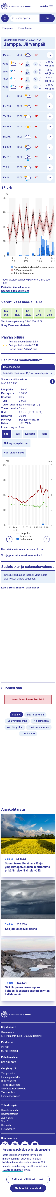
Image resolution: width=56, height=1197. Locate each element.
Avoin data (7, 1117)
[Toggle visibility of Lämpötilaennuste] (22, 273)
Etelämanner (8, 1129)
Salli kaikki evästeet (28, 1188)
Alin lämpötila (15, 727)
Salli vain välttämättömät (28, 1179)
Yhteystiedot (8, 1073)
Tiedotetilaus (8, 1092)
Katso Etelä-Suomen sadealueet (20, 587)
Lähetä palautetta (10, 1077)
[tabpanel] (28, 499)
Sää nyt (16, 714)
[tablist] (28, 443)
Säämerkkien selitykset (15, 290)
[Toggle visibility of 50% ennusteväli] (21, 270)
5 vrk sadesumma (39, 727)
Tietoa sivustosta (10, 1084)
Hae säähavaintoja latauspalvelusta (22, 549)
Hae (47, 18)
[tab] (6, 434)
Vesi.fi (4, 1121)
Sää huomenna (35, 714)
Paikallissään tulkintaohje (16, 287)
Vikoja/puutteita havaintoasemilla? (21, 555)
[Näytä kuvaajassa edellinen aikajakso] (9, 539)
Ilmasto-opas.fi (9, 1110)
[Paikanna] (5, 18)
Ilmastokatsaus (9, 1113)
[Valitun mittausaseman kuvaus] (52, 381)
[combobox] (27, 18)
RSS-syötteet (8, 1081)
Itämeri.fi (6, 1125)
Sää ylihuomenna (17, 720)
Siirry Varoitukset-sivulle (15, 325)
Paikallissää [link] (25, 28)
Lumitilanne (28, 733)
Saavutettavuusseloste (13, 1088)
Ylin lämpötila (41, 720)
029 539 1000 (8, 1062)
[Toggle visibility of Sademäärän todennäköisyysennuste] (32, 267)
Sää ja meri (8, 28)
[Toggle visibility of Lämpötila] (23, 533)
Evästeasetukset (10, 1096)
